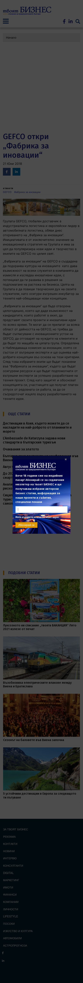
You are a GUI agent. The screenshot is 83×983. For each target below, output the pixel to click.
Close (66, 459)
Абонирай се (26, 524)
